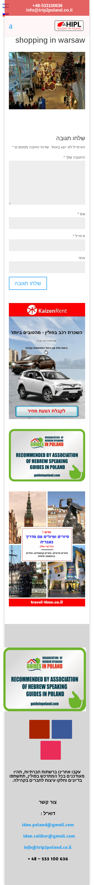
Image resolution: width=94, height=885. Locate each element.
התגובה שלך (74, 157)
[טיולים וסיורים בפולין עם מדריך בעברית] (47, 605)
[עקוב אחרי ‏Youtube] (39, 729)
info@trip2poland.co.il (48, 847)
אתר (81, 258)
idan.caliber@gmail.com (49, 836)
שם (81, 214)
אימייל (79, 236)
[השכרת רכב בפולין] (47, 418)
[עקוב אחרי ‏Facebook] (62, 729)
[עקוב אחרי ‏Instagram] (50, 750)
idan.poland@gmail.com (48, 824)
